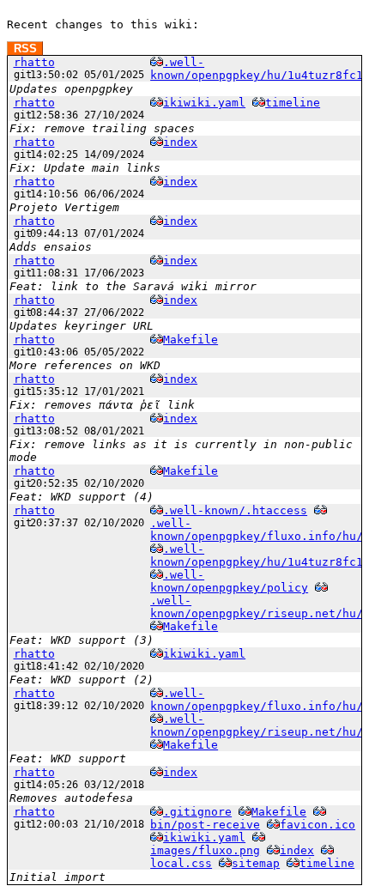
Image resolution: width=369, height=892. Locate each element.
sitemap (256, 863)
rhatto (34, 62)
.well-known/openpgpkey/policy (229, 581)
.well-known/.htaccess (235, 510)
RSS (25, 48)
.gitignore (197, 811)
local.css (181, 863)
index (180, 142)
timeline (292, 102)
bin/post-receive (205, 824)
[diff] (156, 62)
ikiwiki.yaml (204, 102)
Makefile (190, 339)
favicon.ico (317, 824)
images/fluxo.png (205, 850)
